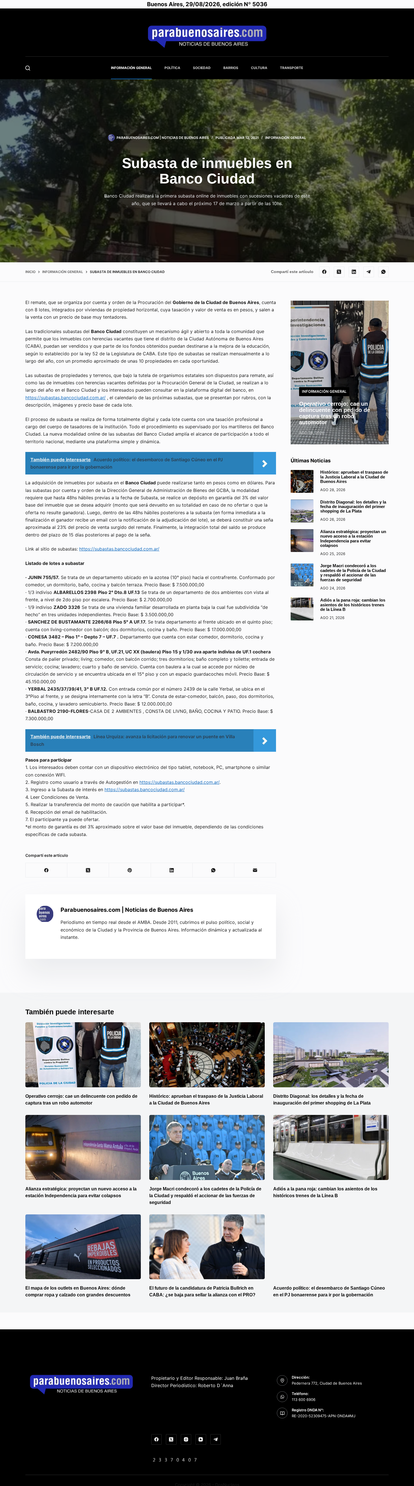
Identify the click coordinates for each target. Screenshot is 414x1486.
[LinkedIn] (354, 272)
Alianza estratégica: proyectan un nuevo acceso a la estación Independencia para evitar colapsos (353, 538)
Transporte (291, 68)
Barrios (230, 68)
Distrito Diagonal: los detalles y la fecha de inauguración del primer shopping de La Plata (353, 506)
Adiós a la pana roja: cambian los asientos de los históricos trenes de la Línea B (352, 604)
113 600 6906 (303, 1399)
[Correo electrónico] (255, 870)
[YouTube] (200, 1439)
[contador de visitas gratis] (175, 1459)
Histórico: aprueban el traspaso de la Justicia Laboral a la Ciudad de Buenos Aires (354, 477)
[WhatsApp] (383, 272)
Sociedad (202, 68)
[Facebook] (324, 272)
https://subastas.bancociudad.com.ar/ (65, 397)
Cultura (259, 68)
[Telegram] (368, 272)
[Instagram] (186, 1439)
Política (172, 68)
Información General (131, 68)
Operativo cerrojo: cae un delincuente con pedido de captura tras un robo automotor (334, 412)
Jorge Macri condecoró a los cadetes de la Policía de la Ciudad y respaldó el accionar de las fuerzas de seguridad (353, 573)
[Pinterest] (130, 870)
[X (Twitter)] (339, 272)
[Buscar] (27, 68)
